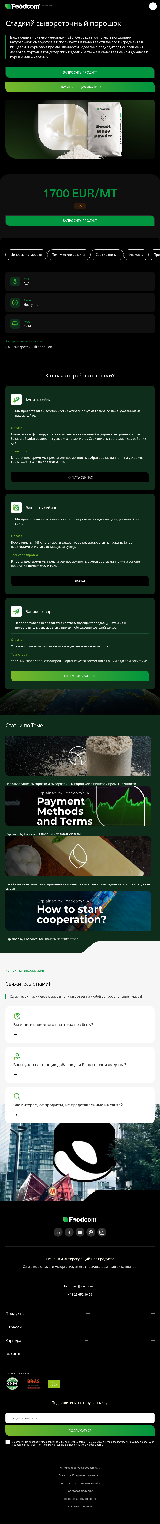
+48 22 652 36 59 (80, 1294)
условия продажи (80, 1506)
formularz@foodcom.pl (80, 1286)
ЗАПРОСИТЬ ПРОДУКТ (80, 72)
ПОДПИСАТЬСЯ (80, 1430)
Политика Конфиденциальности (80, 1475)
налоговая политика (80, 1491)
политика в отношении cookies (80, 1483)
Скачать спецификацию (80, 87)
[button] (80, 1024)
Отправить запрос (80, 676)
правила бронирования (80, 1499)
